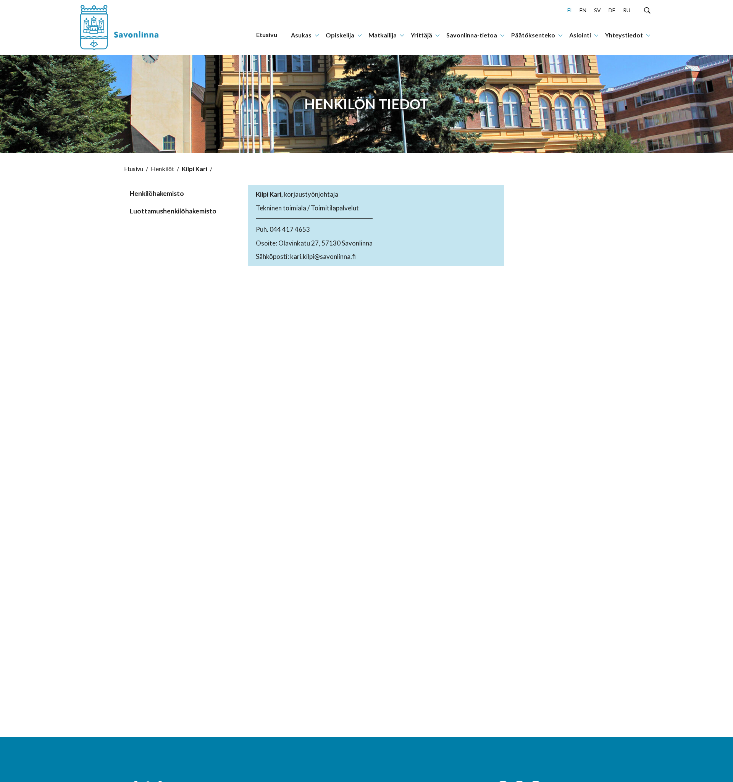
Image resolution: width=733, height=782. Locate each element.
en (583, 10)
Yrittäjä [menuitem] (421, 35)
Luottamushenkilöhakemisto (171, 211)
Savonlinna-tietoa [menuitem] (471, 35)
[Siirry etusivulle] (128, 27)
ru (626, 10)
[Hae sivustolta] (647, 10)
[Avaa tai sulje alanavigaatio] (317, 35)
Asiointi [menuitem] (580, 35)
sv (597, 10)
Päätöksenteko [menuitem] (533, 35)
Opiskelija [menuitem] (340, 35)
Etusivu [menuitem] (266, 34)
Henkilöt (162, 168)
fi (569, 10)
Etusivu (133, 168)
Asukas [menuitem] (301, 35)
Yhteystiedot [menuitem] (624, 35)
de (612, 10)
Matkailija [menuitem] (382, 35)
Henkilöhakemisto (157, 193)
